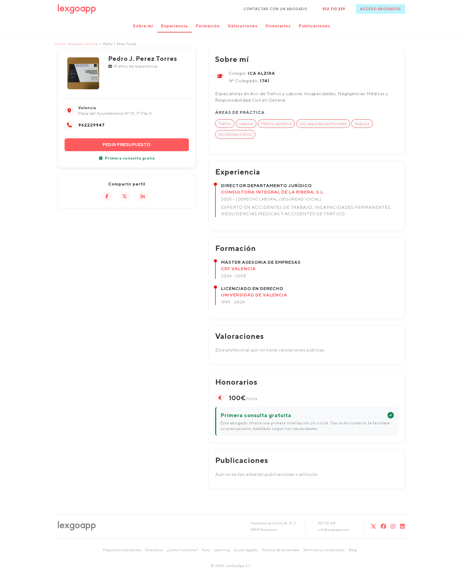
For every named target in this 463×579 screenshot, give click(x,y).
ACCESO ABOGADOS (380, 9)
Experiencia (174, 25)
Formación (208, 25)
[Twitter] (373, 526)
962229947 (91, 125)
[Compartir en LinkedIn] (143, 196)
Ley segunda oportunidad (323, 123)
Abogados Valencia (83, 44)
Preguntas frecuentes (122, 550)
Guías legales (246, 550)
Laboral (246, 123)
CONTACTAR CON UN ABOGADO (275, 9)
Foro (206, 550)
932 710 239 (333, 9)
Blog (353, 550)
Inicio (59, 44)
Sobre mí (143, 25)
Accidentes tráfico (235, 134)
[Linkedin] (402, 526)
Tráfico (225, 123)
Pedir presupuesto (127, 144)
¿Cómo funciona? (182, 550)
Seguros (362, 123)
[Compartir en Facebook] (107, 196)
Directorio (154, 550)
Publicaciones (314, 25)
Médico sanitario (276, 123)
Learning (222, 550)
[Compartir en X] (125, 196)
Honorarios (278, 25)
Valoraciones (242, 25)
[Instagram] (393, 526)
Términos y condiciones (324, 550)
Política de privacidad (280, 550)
